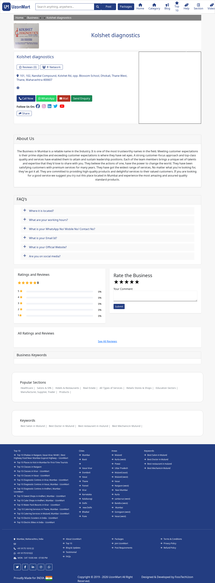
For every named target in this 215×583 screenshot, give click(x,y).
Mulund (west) (121, 476)
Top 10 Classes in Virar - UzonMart (33, 471)
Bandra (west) (121, 503)
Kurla (117, 494)
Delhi (84, 503)
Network (55, 67)
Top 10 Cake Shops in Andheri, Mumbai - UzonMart (40, 500)
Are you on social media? (41, 256)
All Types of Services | (112, 388)
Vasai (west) (120, 516)
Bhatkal (85, 511)
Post (108, 6)
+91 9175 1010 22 (25, 548)
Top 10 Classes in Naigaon (29, 466)
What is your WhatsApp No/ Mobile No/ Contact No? (59, 228)
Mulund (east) (121, 472)
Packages (126, 6)
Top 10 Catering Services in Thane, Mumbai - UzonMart (43, 509)
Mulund (118, 455)
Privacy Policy (170, 543)
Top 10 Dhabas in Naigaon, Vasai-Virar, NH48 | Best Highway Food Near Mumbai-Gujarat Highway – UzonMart (41, 457)
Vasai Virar (87, 468)
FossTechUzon (184, 577)
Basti (84, 459)
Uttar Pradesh (121, 468)
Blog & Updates (73, 547)
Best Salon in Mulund (157, 455)
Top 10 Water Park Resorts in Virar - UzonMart (38, 504)
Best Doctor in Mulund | (62, 426)
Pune (84, 516)
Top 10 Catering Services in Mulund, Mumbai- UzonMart (43, 513)
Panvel (85, 485)
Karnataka (87, 494)
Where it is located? (38, 210)
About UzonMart (73, 539)
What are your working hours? (45, 219)
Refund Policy (170, 547)
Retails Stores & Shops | (140, 388)
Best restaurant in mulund (159, 463)
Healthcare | (28, 388)
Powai (117, 463)
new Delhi (87, 507)
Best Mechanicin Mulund (158, 468)
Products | (65, 392)
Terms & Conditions (173, 539)
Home (19, 18)
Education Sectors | (167, 388)
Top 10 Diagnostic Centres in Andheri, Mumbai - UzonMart (37, 490)
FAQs (68, 556)
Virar (84, 490)
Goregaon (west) (122, 511)
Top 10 (69, 543)
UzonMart (115, 577)
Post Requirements (123, 547)
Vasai (84, 476)
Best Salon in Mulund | (34, 426)
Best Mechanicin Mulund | (127, 426)
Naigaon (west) (122, 485)
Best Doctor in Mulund (157, 459)
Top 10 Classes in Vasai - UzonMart (33, 475)
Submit (119, 306)
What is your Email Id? (40, 237)
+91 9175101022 (25, 553)
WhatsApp (47, 98)
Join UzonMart (121, 543)
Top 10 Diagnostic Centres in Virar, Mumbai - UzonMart (42, 480)
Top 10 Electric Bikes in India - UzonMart (36, 522)
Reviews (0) (29, 67)
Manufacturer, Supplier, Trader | (39, 392)
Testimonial (71, 552)
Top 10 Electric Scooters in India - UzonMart (37, 518)
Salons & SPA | (45, 388)
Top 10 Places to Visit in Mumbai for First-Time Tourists (42, 462)
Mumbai (86, 455)
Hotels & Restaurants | (68, 388)
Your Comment (123, 289)
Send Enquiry (81, 98)
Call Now (27, 98)
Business (32, 18)
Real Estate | (90, 388)
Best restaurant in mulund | (94, 426)
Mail (65, 98)
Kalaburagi (87, 498)
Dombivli (86, 472)
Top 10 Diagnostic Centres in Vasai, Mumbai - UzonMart (43, 484)
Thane (85, 481)
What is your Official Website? (45, 246)
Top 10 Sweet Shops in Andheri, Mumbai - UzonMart (41, 496)
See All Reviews (107, 341)
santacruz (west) (122, 498)
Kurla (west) (120, 459)
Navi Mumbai (121, 490)
